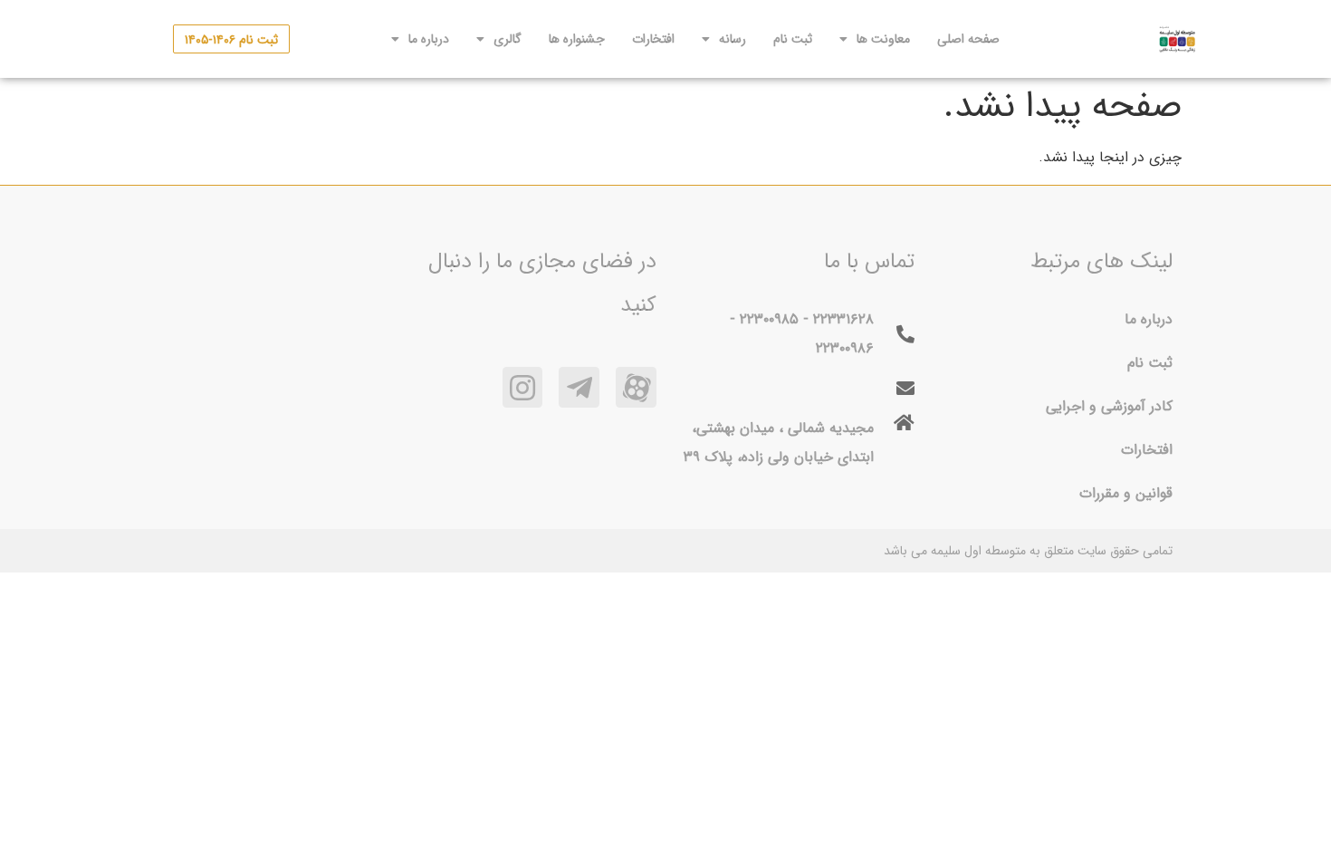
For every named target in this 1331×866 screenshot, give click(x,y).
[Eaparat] (636, 387)
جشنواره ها (577, 39)
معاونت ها (883, 39)
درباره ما (428, 39)
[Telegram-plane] (579, 387)
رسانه (732, 39)
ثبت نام (792, 39)
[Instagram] (523, 387)
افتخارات (653, 39)
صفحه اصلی (968, 39)
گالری (507, 39)
